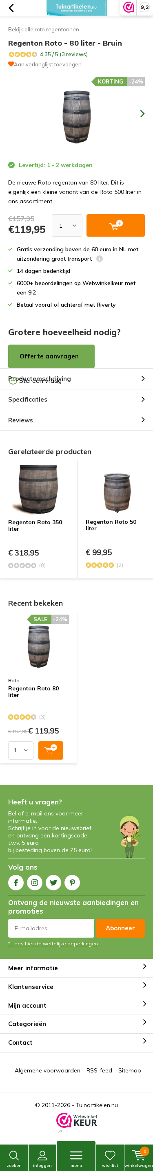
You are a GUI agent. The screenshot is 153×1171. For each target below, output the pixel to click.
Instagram (34, 882)
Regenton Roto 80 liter (33, 692)
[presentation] (137, 113)
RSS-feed (99, 1070)
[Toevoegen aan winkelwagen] (50, 750)
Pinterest (72, 882)
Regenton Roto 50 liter (111, 525)
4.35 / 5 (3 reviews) (64, 54)
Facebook (16, 882)
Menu (76, 1165)
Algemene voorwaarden (47, 1070)
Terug (11, 8)
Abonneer (120, 928)
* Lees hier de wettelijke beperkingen (53, 943)
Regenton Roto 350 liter (35, 525)
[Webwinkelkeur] (76, 1124)
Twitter (53, 882)
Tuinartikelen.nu (97, 1105)
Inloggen (42, 1165)
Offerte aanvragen (49, 356)
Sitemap (129, 1070)
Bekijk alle (43, 29)
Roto (14, 680)
